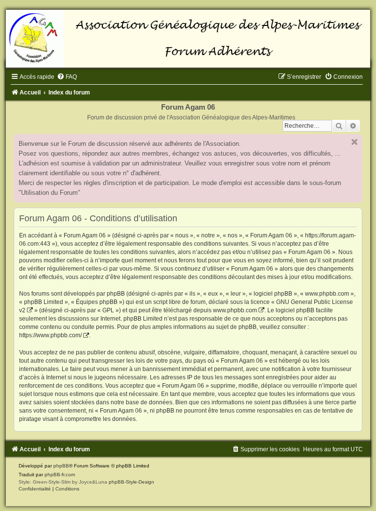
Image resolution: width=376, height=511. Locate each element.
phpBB (61, 465)
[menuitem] (67, 76)
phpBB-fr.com (60, 474)
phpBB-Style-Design (131, 482)
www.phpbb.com (235, 310)
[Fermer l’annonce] (354, 142)
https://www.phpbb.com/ (50, 335)
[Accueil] (188, 39)
